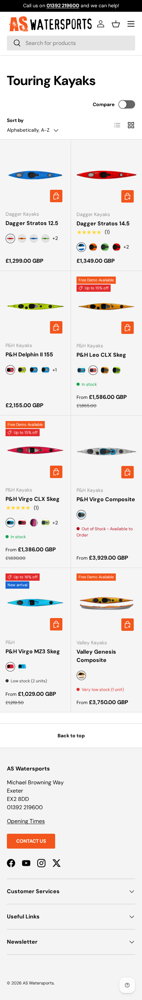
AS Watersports (38, 983)
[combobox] (71, 43)
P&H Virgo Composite (106, 499)
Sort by (15, 120)
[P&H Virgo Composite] (106, 451)
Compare (103, 104)
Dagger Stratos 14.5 (103, 223)
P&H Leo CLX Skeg (101, 354)
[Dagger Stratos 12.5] (35, 175)
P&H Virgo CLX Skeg (33, 499)
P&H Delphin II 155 (29, 354)
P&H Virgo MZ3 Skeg (33, 651)
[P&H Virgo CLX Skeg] (35, 451)
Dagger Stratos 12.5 (32, 223)
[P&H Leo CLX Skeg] (106, 307)
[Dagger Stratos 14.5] (106, 175)
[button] (115, 23)
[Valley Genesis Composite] (106, 603)
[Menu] (131, 23)
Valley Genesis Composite (96, 656)
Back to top (71, 735)
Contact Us (31, 841)
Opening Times (26, 821)
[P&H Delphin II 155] (35, 306)
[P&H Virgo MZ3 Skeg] (35, 603)
